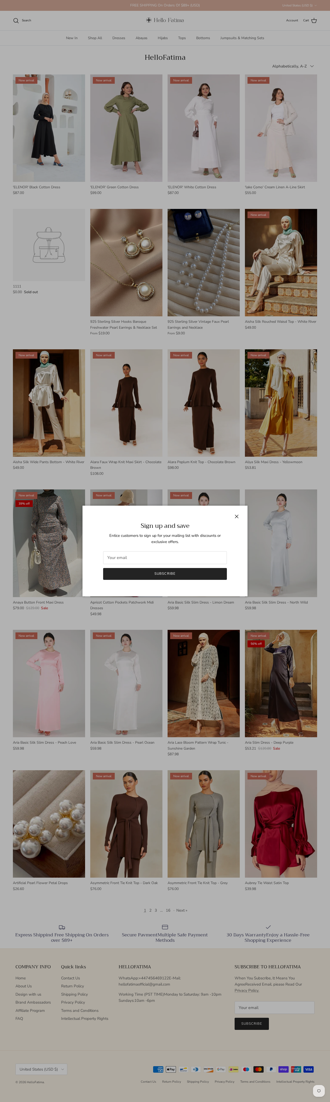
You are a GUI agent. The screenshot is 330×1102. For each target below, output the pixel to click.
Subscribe (164, 573)
